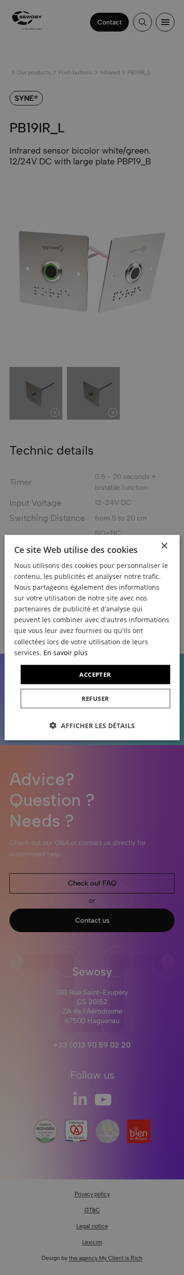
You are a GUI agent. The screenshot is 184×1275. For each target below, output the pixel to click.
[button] (92, 725)
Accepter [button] (95, 674)
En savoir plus (65, 652)
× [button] (163, 545)
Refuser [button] (95, 698)
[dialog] (92, 637)
